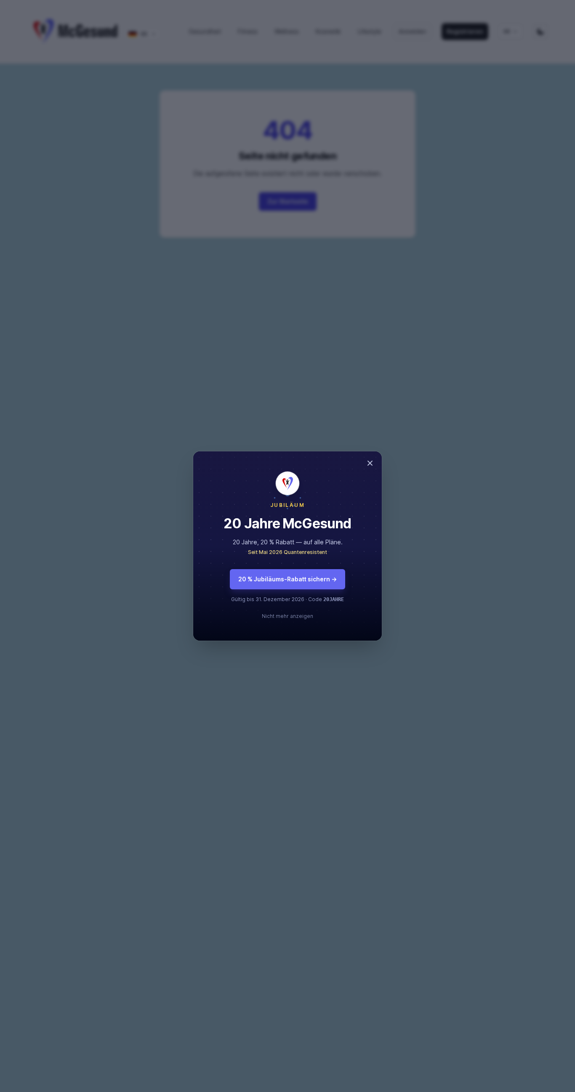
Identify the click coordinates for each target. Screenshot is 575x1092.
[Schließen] (370, 463)
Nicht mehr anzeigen (287, 616)
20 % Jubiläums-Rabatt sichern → (287, 579)
